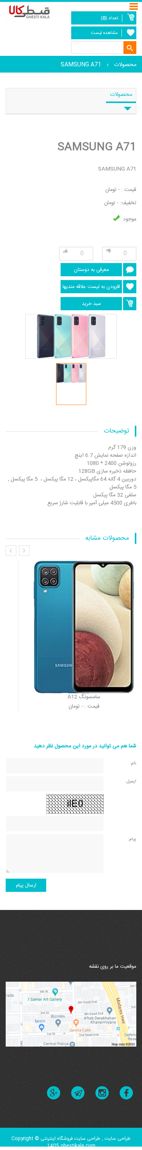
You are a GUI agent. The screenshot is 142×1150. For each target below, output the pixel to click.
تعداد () (109, 18)
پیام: (132, 838)
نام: (133, 763)
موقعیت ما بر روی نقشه (112, 966)
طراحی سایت (117, 1139)
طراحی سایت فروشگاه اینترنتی (70, 1139)
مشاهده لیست (104, 33)
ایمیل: (130, 781)
